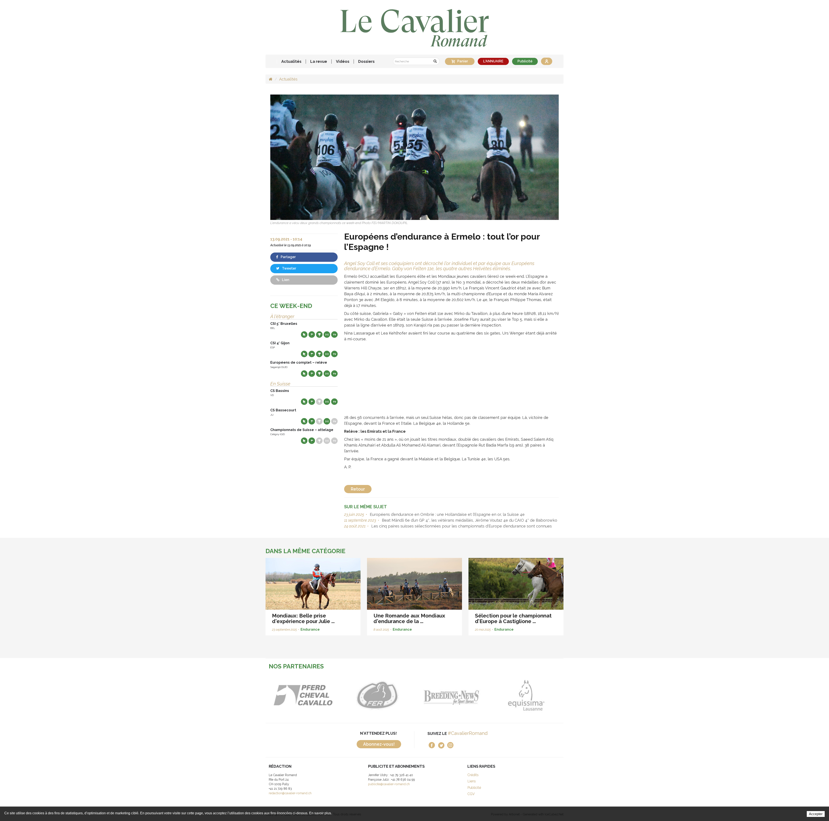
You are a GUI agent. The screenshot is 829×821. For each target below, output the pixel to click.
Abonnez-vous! (379, 744)
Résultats (319, 334)
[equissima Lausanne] (462, 695)
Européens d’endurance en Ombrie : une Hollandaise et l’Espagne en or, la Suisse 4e (447, 514)
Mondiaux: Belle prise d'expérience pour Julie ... (303, 618)
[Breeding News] (388, 695)
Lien (285, 280)
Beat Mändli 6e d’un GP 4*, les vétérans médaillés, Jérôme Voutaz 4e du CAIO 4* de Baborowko (469, 520)
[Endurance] (414, 157)
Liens (471, 781)
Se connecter (546, 61)
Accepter (816, 814)
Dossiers (366, 61)
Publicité (524, 61)
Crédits (473, 775)
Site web (304, 334)
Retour (358, 489)
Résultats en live (327, 334)
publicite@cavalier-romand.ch (389, 784)
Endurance (310, 629)
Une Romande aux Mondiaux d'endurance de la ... (409, 618)
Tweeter (288, 268)
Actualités (291, 61)
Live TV (334, 334)
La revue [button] (318, 61)
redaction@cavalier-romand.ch (290, 793)
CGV (471, 794)
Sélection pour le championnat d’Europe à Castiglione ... (513, 618)
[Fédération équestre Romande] (313, 695)
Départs (312, 334)
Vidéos (342, 61)
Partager (288, 257)
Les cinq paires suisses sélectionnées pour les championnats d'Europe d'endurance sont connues (461, 526)
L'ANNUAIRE (493, 61)
